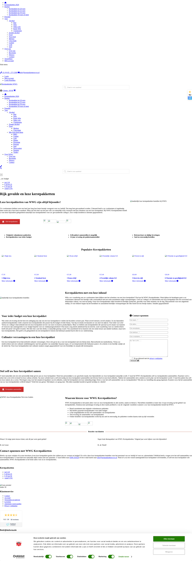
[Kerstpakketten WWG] (8, 84)
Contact (7, 496)
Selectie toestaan (169, 545)
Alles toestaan (169, 539)
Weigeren (169, 552)
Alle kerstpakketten (11, 221)
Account (7, 498)
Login (6, 76)
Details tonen (124, 557)
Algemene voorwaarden (12, 504)
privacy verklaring (155, 358)
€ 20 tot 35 (8, 184)
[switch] (70, 556)
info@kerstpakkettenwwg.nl (29, 72)
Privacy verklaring (10, 506)
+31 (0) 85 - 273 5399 (9, 72)
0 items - (8, 90)
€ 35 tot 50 (8, 186)
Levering (7, 502)
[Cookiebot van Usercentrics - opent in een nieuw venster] (19, 556)
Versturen (134, 360)
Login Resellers (9, 80)
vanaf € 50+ (8, 188)
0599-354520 (74, 458)
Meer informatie (7, 281)
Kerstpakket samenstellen (13, 389)
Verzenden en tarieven (12, 500)
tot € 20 (7, 182)
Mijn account (9, 78)
